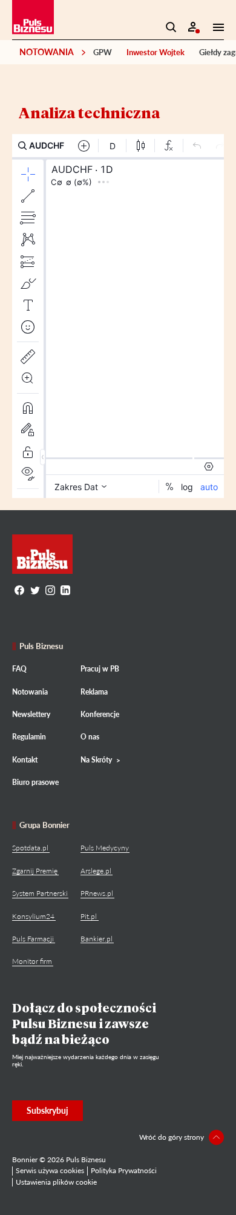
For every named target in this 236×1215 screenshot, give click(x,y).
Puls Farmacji (33, 938)
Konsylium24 (33, 916)
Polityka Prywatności (124, 1170)
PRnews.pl (96, 893)
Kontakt (25, 759)
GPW (102, 52)
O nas (89, 736)
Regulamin (29, 736)
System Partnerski (40, 893)
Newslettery (31, 714)
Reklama (94, 691)
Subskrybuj (47, 1110)
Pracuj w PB (99, 668)
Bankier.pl (96, 938)
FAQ (19, 668)
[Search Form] (171, 27)
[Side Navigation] (215, 27)
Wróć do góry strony (171, 1137)
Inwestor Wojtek (155, 52)
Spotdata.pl (30, 847)
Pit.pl (88, 916)
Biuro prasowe (35, 782)
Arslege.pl (95, 870)
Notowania (46, 52)
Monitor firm (32, 961)
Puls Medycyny (104, 847)
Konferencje (99, 714)
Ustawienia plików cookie (56, 1181)
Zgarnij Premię (34, 870)
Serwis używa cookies (50, 1170)
